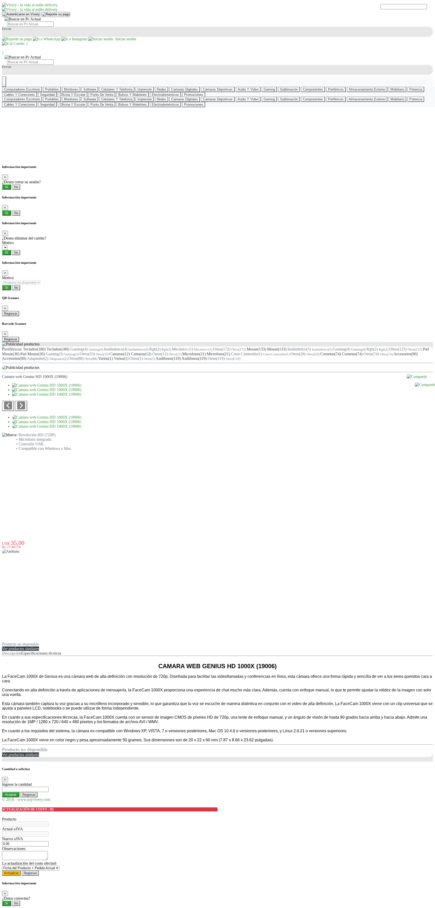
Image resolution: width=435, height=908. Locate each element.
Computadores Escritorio (22, 89)
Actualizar (11, 873)
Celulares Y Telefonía (116, 89)
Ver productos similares (20, 649)
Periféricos (336, 89)
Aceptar (10, 795)
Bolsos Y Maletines (132, 95)
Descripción (11, 653)
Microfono (194, 354)
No (16, 187)
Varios (105, 358)
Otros (221, 349)
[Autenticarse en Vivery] (21, 14)
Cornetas (330, 354)
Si (6, 187)
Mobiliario (397, 89)
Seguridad (47, 95)
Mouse (256, 349)
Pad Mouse (32, 354)
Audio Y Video (248, 89)
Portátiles (52, 89)
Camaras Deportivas (218, 89)
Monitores (71, 89)
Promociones (193, 95)
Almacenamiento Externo (367, 89)
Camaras (120, 354)
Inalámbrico (115, 349)
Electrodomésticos (165, 95)
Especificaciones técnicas (41, 653)
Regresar (10, 313)
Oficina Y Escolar (72, 95)
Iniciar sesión (124, 39)
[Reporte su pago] (55, 14)
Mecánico (182, 349)
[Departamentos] (4, 81)
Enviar (6, 29)
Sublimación (289, 89)
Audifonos (168, 358)
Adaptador (37, 358)
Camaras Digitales (184, 89)
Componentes (313, 89)
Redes (161, 89)
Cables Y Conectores (19, 95)
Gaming (269, 89)
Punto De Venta (101, 95)
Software (89, 89)
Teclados (34, 349)
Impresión (144, 89)
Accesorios (405, 354)
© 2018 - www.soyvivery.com (26, 799)
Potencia (415, 89)
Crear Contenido (246, 354)
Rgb (155, 349)
